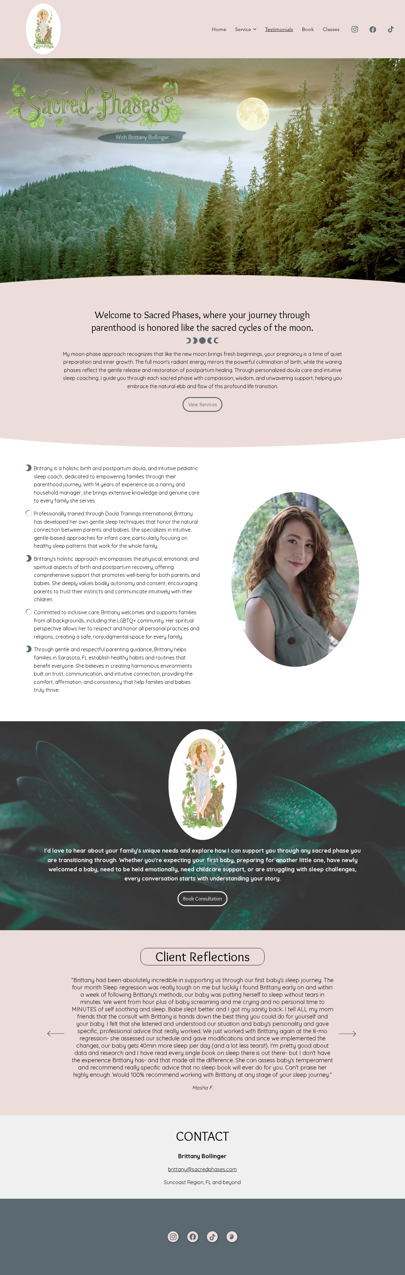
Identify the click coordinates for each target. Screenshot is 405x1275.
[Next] (347, 1033)
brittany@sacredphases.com (202, 1169)
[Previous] (56, 1033)
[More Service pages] (254, 29)
